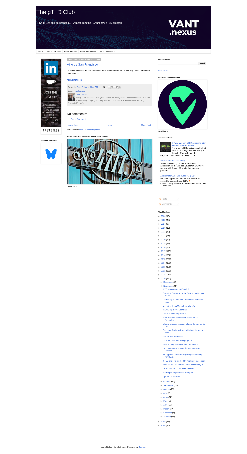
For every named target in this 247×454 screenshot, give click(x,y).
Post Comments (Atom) (89, 130)
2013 (163, 267)
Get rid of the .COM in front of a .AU (179, 306)
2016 (163, 255)
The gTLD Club (55, 12)
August (166, 389)
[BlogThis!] (111, 87)
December (168, 282)
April (165, 405)
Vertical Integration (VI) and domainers (180, 344)
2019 (163, 243)
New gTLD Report (54, 51)
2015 (163, 259)
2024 (163, 224)
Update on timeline (171, 376)
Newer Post (73, 125)
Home (40, 51)
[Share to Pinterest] (119, 87)
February (167, 412)
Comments (166, 204)
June (165, 397)
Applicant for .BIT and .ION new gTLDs (178, 176)
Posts (164, 199)
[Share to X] (114, 87)
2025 (163, 220)
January (167, 416)
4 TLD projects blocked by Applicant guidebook (184, 361)
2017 (163, 251)
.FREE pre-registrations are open (178, 372)
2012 (163, 271)
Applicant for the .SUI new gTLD (174, 160)
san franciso (80, 91)
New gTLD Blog (70, 51)
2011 (163, 275)
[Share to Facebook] (117, 87)
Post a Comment (78, 119)
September (168, 385)
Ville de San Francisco (82, 64)
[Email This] (109, 87)
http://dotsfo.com (74, 80)
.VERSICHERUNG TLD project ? (177, 340)
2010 (163, 279)
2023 (163, 228)
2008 (163, 425)
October (167, 381)
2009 (163, 421)
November (168, 286)
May (165, 401)
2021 (163, 235)
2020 (163, 239)
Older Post (146, 125)
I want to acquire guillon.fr (174, 313)
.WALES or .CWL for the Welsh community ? (183, 365)
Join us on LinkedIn (107, 51)
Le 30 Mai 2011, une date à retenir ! (179, 369)
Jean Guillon (163, 70)
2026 (163, 216)
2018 (163, 247)
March (166, 409)
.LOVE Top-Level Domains (175, 310)
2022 (163, 232)
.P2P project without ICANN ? (176, 289)
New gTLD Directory (88, 51)
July (165, 393)
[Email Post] (104, 87)
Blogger (142, 447)
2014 (163, 263)
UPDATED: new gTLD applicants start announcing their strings (189, 144)
